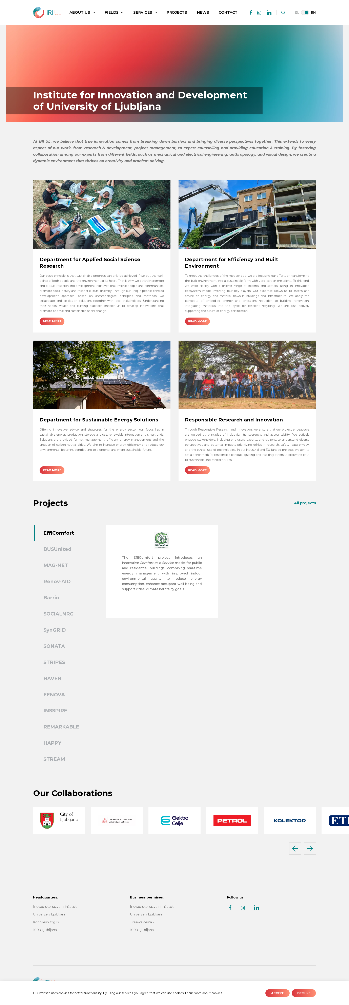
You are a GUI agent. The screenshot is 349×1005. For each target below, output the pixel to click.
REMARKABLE (61, 727)
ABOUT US (79, 12)
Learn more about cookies (203, 993)
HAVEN (52, 678)
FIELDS (112, 12)
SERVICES (142, 12)
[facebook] (251, 12)
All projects (305, 503)
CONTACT (228, 12)
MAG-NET (55, 565)
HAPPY (52, 743)
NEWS (203, 12)
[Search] (283, 12)
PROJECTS (177, 12)
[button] (295, 848)
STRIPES (54, 662)
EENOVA (54, 695)
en (313, 13)
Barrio (51, 598)
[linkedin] (269, 12)
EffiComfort (58, 533)
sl (297, 13)
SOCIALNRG (58, 614)
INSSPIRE (55, 711)
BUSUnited (57, 549)
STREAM (54, 759)
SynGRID (54, 630)
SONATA (54, 646)
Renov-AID (57, 581)
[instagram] (259, 13)
